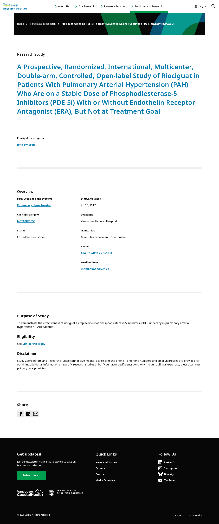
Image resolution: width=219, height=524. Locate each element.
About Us (63, 6)
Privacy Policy (195, 515)
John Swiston (26, 145)
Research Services (114, 6)
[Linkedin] (28, 414)
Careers (100, 468)
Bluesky (169, 474)
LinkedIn (169, 462)
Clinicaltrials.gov (33, 344)
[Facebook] (20, 414)
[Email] (35, 414)
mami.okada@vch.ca (95, 269)
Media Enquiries (105, 480)
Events (99, 474)
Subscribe (29, 475)
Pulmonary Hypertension (34, 205)
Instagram (171, 468)
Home (20, 24)
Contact (179, 515)
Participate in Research (149, 6)
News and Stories (106, 462)
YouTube (169, 480)
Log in (202, 6)
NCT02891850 (26, 221)
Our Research (87, 6)
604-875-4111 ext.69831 (96, 253)
